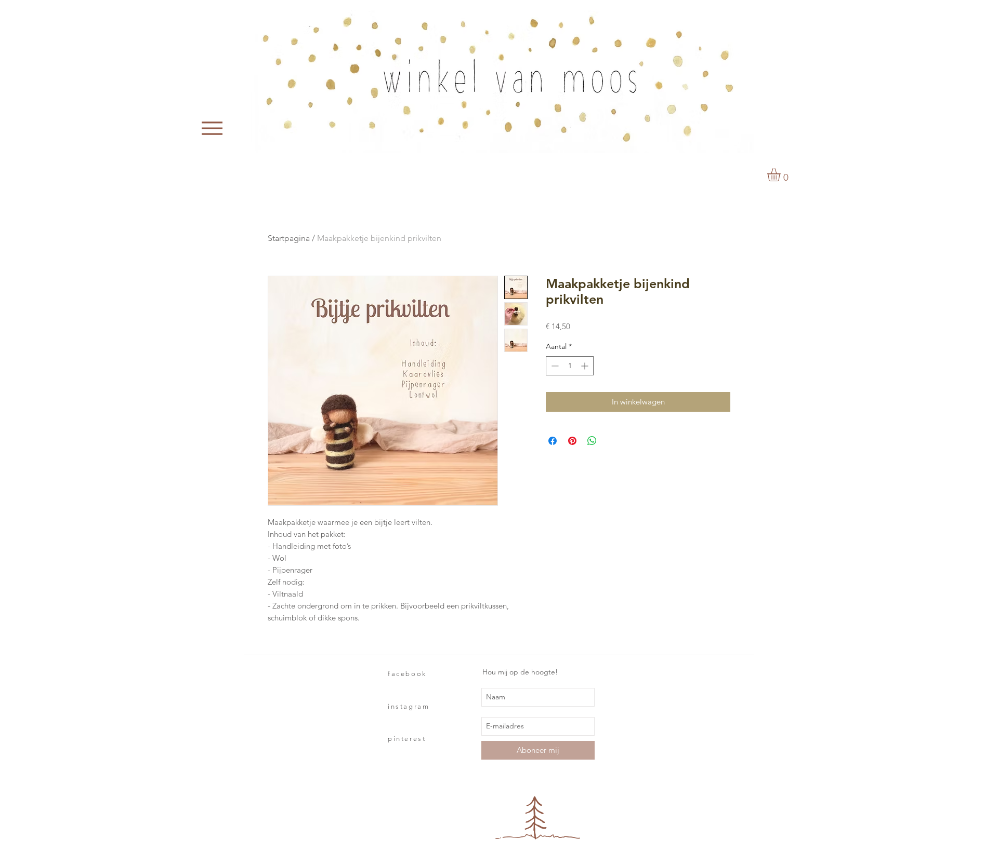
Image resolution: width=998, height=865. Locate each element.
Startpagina (289, 238)
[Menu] (212, 128)
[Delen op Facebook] (552, 441)
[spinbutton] (569, 366)
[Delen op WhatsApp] (592, 441)
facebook (407, 674)
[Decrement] (553, 366)
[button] (781, 174)
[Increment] (585, 366)
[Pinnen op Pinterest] (572, 441)
